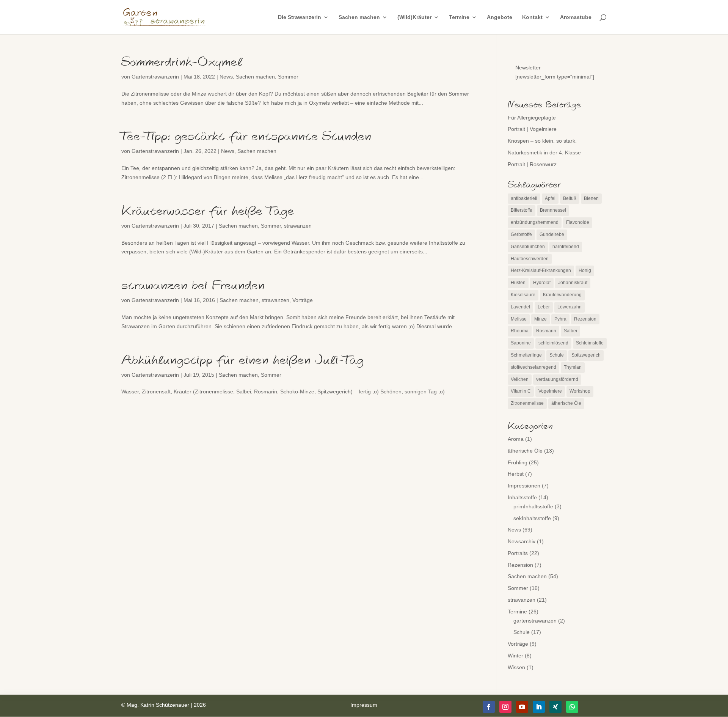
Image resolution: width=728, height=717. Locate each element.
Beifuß (569, 198)
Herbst (516, 474)
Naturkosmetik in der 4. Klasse (544, 152)
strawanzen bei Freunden (193, 285)
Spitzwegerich (586, 355)
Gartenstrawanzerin (155, 77)
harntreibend (565, 246)
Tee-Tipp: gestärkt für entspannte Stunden (246, 136)
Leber (544, 307)
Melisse (519, 319)
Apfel (550, 198)
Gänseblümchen (528, 246)
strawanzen (298, 226)
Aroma (516, 439)
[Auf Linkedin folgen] (539, 707)
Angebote (499, 17)
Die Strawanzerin (299, 17)
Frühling (517, 462)
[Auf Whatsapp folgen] (572, 707)
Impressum (363, 705)
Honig (585, 270)
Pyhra (560, 319)
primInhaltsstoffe (533, 506)
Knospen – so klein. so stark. (542, 141)
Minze (540, 319)
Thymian (573, 367)
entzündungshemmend (535, 222)
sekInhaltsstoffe (532, 518)
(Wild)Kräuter (414, 17)
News (226, 77)
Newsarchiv (521, 541)
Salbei (570, 330)
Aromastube (576, 17)
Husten (518, 282)
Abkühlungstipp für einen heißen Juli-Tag (242, 360)
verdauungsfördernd (557, 379)
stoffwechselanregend (533, 367)
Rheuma (520, 330)
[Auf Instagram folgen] (505, 707)
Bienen (591, 198)
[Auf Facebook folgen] (489, 707)
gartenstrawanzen (535, 621)
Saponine (521, 343)
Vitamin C (521, 391)
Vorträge (302, 300)
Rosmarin (546, 330)
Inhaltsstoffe (522, 497)
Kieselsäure (523, 294)
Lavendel (520, 307)
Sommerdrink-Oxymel (181, 62)
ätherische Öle (566, 403)
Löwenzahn (569, 307)
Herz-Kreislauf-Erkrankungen (541, 270)
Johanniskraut (572, 282)
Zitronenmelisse (527, 403)
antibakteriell (524, 198)
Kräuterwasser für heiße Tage (207, 211)
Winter (515, 656)
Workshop (580, 391)
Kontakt (532, 17)
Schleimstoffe (590, 343)
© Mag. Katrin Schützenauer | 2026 (163, 705)
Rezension (585, 319)
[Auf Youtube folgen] (522, 707)
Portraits (518, 553)
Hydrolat (542, 282)
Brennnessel (553, 210)
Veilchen (520, 379)
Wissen (516, 667)
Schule (556, 355)
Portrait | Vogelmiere (532, 129)
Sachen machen (359, 17)
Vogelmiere (550, 391)
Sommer (288, 77)
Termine (459, 17)
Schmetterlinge (526, 355)
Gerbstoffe (521, 234)
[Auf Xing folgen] (555, 707)
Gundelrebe (552, 234)
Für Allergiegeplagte (532, 118)
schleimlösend (553, 343)
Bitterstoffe (521, 210)
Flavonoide (577, 222)
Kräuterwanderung (562, 294)
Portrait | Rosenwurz (532, 164)
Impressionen (524, 486)
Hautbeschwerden (530, 258)
